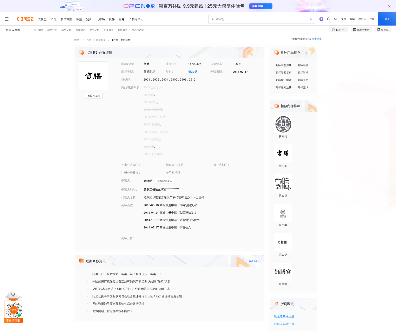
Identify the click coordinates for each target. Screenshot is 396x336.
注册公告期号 (219, 165)
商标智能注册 (284, 65)
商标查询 (303, 87)
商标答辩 (303, 72)
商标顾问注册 (284, 87)
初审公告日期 (174, 165)
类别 (169, 71)
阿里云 (78, 39)
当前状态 (216, 64)
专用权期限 (173, 172)
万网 (88, 39)
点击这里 (317, 38)
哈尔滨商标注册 (284, 323)
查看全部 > (255, 261)
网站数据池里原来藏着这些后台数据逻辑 (118, 303)
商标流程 (127, 205)
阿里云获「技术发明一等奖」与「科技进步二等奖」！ (127, 274)
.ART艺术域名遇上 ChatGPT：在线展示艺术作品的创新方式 (131, 289)
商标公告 (127, 238)
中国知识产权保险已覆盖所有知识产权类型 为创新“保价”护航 (131, 281)
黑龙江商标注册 (284, 316)
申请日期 (216, 71)
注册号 (170, 64)
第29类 (192, 71)
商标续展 (303, 65)
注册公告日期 (130, 172)
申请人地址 (128, 189)
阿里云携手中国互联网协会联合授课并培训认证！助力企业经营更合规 (137, 296)
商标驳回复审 (284, 72)
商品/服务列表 (130, 87)
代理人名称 (128, 197)
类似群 (125, 79)
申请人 (125, 180)
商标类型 (127, 71)
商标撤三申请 (284, 80)
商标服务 (101, 39)
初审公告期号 (130, 165)
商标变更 (303, 80)
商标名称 (127, 64)
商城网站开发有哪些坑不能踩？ (112, 311)
